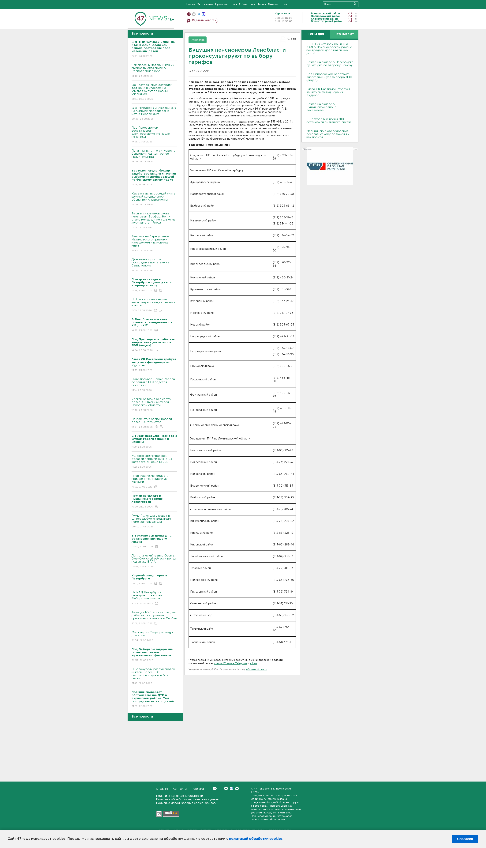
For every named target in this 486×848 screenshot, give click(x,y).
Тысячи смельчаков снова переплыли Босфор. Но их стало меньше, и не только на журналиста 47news (153, 220)
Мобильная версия (189, 14)
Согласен (465, 839)
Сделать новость (204, 20)
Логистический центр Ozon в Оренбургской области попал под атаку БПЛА (154, 561)
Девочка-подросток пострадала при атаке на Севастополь (150, 265)
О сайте (162, 789)
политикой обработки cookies (255, 838)
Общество (247, 4)
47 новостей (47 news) (269, 789)
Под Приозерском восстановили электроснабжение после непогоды (151, 134)
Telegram (231, 788)
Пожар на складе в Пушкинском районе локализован (321, 107)
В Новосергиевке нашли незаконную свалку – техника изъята (153, 304)
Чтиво (261, 4)
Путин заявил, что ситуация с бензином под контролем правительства (153, 156)
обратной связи (256, 669)
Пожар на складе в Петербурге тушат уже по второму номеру (329, 63)
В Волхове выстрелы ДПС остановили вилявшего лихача (329, 120)
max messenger (203, 14)
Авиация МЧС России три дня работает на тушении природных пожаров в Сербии (154, 617)
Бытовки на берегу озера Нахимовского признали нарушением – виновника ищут (151, 243)
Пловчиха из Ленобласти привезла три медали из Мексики (150, 481)
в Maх (253, 663)
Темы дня (316, 34)
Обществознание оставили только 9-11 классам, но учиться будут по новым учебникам (152, 92)
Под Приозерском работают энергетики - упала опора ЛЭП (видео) (329, 77)
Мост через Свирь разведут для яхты (152, 636)
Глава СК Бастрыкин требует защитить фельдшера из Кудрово (328, 92)
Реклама (198, 789)
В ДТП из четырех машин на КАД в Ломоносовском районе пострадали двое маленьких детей (329, 49)
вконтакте (194, 14)
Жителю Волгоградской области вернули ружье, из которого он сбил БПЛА (152, 461)
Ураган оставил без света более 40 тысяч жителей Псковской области (151, 404)
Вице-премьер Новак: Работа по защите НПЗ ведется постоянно (153, 384)
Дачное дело (277, 4)
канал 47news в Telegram (230, 663)
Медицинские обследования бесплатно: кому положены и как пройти (328, 134)
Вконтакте (226, 788)
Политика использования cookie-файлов (186, 803)
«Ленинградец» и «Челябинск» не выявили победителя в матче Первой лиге (154, 113)
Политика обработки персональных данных (188, 799)
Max (237, 788)
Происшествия (226, 4)
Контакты (180, 789)
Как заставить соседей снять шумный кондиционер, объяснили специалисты (153, 199)
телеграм (198, 14)
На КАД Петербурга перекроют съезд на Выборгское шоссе (147, 598)
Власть (190, 4)
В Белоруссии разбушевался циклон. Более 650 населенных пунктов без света (153, 676)
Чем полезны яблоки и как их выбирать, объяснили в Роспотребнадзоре (153, 70)
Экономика (205, 4)
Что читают (344, 34)
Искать (355, 3)
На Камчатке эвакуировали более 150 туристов (152, 423)
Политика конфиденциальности (179, 796)
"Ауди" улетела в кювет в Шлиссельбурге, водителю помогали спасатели (151, 521)
